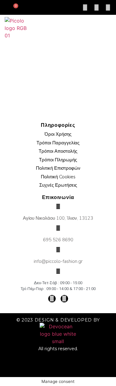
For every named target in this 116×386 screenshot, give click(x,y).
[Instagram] (108, 7)
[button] (107, 28)
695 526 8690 (58, 240)
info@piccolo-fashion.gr (58, 261)
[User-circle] (85, 7)
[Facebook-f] (96, 7)
